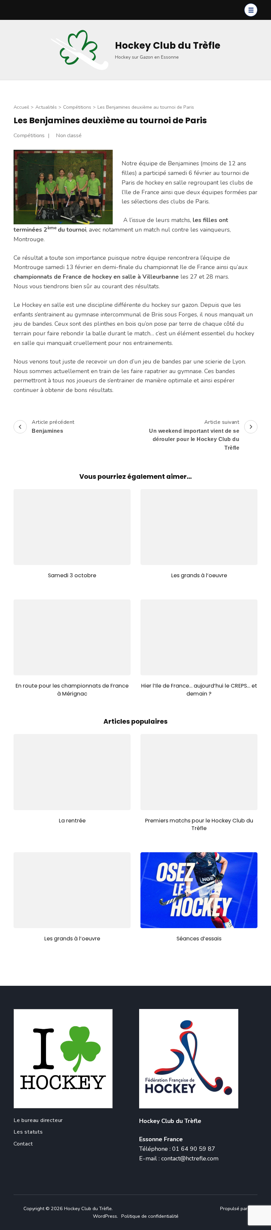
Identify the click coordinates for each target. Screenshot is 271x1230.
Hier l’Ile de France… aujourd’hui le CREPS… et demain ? (199, 689)
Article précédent (53, 426)
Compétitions (29, 135)
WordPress (105, 1216)
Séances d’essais (198, 938)
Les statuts (28, 1132)
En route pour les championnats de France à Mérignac (72, 689)
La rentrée (72, 820)
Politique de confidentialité (149, 1216)
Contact (23, 1143)
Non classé (69, 135)
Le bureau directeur (38, 1120)
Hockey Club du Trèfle (167, 45)
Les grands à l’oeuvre (199, 575)
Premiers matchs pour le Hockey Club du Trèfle (199, 824)
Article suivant (194, 435)
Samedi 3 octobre (72, 575)
